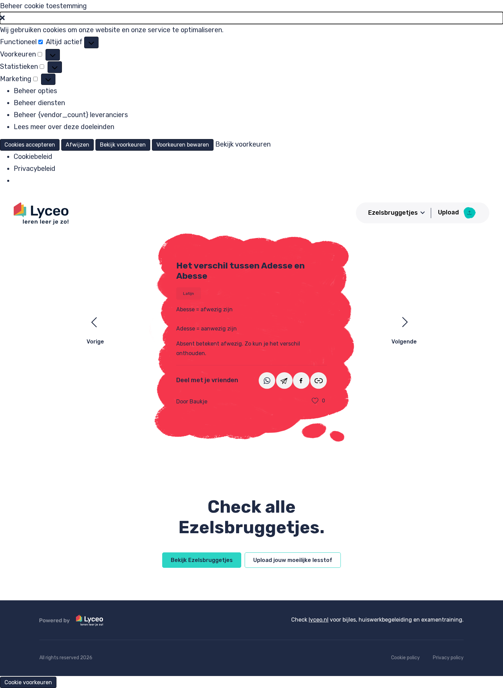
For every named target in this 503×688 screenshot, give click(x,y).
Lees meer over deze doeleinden (64, 127)
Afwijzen (77, 144)
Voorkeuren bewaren (182, 144)
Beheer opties (35, 91)
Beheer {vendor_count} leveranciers (71, 115)
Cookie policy (405, 658)
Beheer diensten (39, 103)
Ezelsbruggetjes (393, 212)
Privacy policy (448, 658)
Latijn (188, 293)
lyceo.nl (318, 619)
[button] (251, 18)
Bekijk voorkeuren (123, 144)
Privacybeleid (34, 168)
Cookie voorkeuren (28, 682)
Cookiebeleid (33, 156)
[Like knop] (315, 401)
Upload (449, 212)
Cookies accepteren (29, 144)
